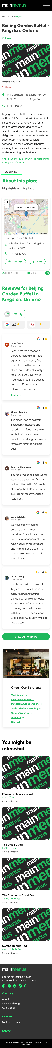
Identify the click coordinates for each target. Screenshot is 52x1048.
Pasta (5, 848)
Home (4, 17)
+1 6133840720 (15, 105)
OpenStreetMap (32, 233)
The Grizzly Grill (12, 844)
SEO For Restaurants (22, 699)
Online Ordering (20, 712)
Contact (15, 722)
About (5, 999)
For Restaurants (11, 1022)
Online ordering (11, 1003)
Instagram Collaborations (25, 703)
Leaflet (20, 233)
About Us (16, 717)
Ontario (11, 17)
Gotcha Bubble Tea (14, 945)
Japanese (14, 898)
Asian (5, 797)
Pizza (13, 848)
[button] (26, 214)
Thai (12, 797)
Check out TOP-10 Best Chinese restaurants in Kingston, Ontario (25, 161)
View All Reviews (26, 636)
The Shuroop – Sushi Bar (18, 895)
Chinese (6, 38)
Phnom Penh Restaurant (17, 794)
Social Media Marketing (24, 708)
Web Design (17, 695)
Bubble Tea (15, 949)
